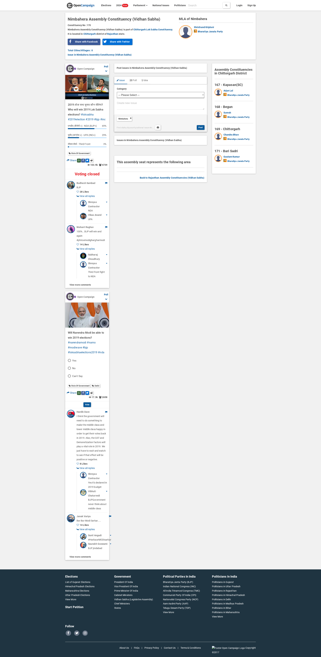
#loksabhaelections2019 (82, 352)
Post (200, 127)
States (117, 608)
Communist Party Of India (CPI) (179, 595)
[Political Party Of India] (195, 31)
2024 (121, 5)
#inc (102, 119)
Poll (134, 80)
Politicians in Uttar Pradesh (226, 586)
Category (122, 88)
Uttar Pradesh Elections (77, 595)
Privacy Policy (151, 647)
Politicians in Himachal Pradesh (228, 595)
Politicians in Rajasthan (224, 590)
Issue (122, 80)
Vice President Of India (126, 586)
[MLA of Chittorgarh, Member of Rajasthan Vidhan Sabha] (219, 137)
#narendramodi (77, 342)
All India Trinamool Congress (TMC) (181, 590)
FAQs (136, 647)
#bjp (96, 119)
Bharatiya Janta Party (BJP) (178, 582)
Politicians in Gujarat (223, 582)
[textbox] (205, 5)
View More (70, 599)
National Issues (160, 5)
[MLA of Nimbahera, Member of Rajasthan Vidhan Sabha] (186, 32)
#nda (101, 352)
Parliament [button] (139, 5)
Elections (106, 5)
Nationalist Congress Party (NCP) (180, 599)
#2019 (89, 119)
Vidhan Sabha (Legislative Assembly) (133, 599)
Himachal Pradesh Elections (80, 586)
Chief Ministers (122, 603)
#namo (91, 342)
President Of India (123, 582)
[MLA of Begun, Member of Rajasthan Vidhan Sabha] (219, 115)
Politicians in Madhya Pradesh (228, 603)
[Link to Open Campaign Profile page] (70, 69)
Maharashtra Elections (77, 590)
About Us (124, 647)
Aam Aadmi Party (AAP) (175, 603)
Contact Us (170, 647)
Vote (87, 405)
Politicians (180, 5)
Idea (145, 80)
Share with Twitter (120, 41)
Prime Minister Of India (126, 590)
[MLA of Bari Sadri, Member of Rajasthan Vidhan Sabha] (219, 159)
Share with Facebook (86, 41)
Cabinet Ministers (123, 595)
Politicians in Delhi (221, 599)
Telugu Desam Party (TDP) (177, 608)
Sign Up (251, 5)
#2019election (76, 119)
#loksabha (87, 114)
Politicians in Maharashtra (226, 612)
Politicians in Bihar (221, 608)
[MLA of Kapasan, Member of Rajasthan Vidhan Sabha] (219, 93)
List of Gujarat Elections (77, 582)
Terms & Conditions (191, 647)
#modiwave (75, 347)
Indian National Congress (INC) (179, 586)
